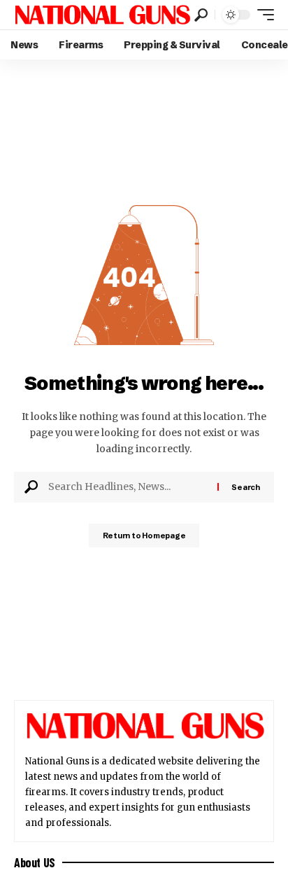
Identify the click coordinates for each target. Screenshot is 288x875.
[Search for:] (127, 487)
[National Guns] (102, 14)
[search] (201, 15)
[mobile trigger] (262, 14)
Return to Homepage (144, 535)
